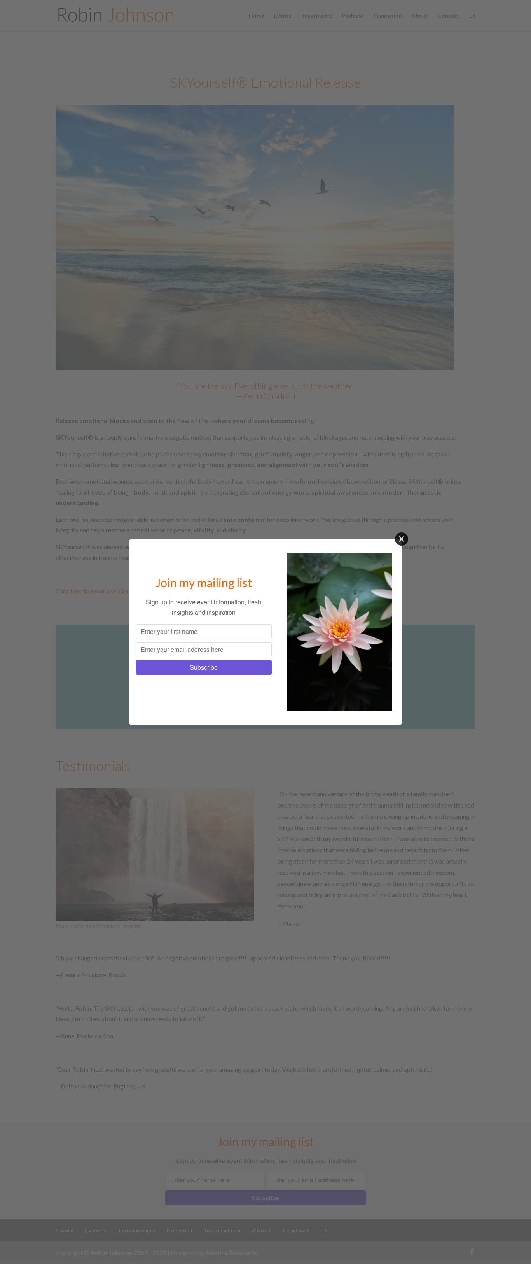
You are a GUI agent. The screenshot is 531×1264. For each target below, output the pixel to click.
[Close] (401, 539)
